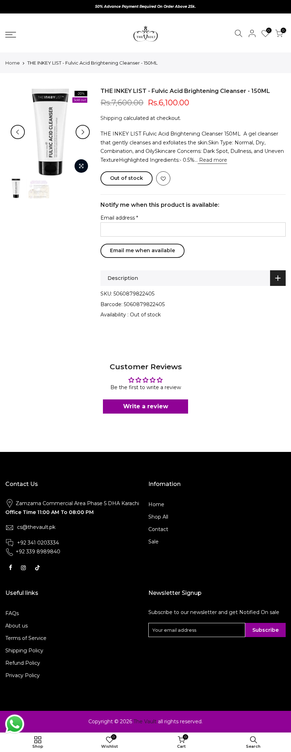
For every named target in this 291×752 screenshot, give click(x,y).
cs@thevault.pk (36, 527)
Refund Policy (22, 663)
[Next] (83, 132)
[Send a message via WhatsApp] (15, 724)
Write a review (145, 406)
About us (16, 626)
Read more (212, 160)
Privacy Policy (22, 675)
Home (12, 63)
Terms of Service (25, 638)
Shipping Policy (24, 650)
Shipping (111, 118)
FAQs (12, 613)
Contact (158, 529)
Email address (119, 218)
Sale (153, 541)
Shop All (158, 517)
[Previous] (18, 132)
